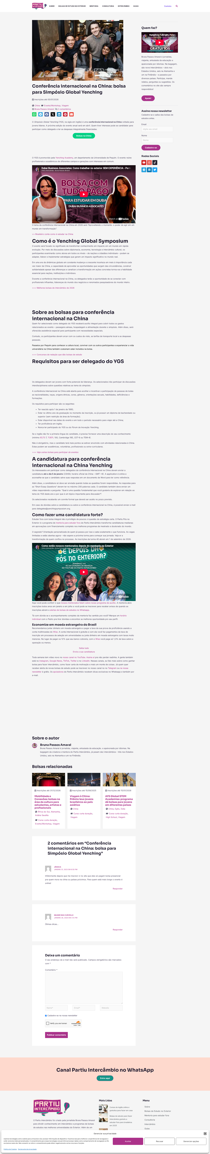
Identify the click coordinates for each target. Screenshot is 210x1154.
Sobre (52, 6)
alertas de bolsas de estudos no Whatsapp (69, 610)
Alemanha (55, 811)
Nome (144, 135)
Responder (118, 888)
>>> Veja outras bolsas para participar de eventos (55, 452)
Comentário (51, 970)
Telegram (112, 668)
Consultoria (108, 6)
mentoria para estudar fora (68, 523)
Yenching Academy (64, 157)
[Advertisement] (84, 148)
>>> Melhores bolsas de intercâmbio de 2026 (53, 288)
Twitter (73, 661)
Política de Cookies (10, 1149)
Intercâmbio (123, 6)
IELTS (42, 437)
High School (111, 817)
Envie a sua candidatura (84, 652)
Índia (123, 809)
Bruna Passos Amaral (44, 109)
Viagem (65, 105)
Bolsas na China (83, 136)
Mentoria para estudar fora (156, 1115)
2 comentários (64, 109)
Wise (55, 632)
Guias (136, 6)
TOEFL (51, 437)
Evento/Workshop (52, 105)
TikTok (66, 661)
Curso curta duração (47, 820)
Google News (56, 661)
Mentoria (94, 6)
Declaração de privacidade (27, 1149)
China (37, 105)
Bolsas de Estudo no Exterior (72, 6)
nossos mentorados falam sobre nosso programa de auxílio (88, 603)
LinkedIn (86, 661)
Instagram (43, 661)
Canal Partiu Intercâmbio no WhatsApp (105, 1070)
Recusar (159, 1141)
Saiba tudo (84, 648)
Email (143, 124)
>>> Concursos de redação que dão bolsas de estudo (57, 354)
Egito (117, 809)
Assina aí (90, 657)
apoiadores (58, 672)
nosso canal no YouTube (74, 657)
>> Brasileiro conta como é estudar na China (52, 234)
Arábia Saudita (41, 815)
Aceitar (128, 1141)
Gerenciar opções (191, 1141)
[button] (205, 1133)
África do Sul (44, 811)
